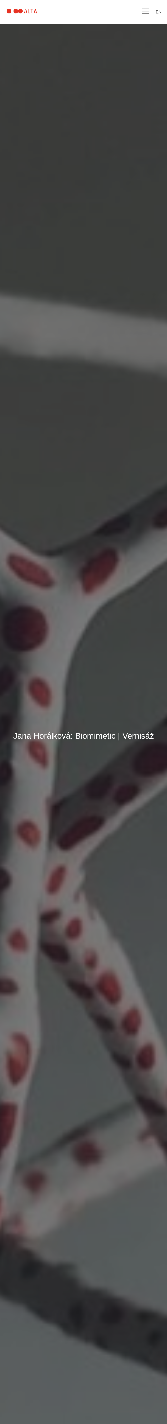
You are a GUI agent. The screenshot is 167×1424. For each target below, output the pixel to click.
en (159, 12)
